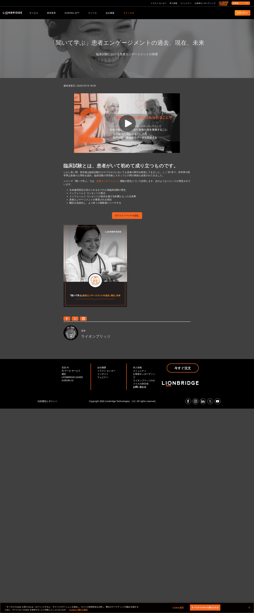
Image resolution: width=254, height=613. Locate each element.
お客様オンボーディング (205, 3)
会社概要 (110, 12)
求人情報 (173, 3)
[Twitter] (210, 401)
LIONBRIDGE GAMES (72, 377)
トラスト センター (159, 3)
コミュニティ (186, 3)
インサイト (102, 373)
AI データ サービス (71, 370)
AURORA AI (67, 380)
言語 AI (65, 367)
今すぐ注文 (128, 12)
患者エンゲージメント (108, 181)
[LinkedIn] (203, 401)
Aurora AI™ (72, 12)
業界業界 (51, 12)
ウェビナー (102, 377)
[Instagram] (195, 401)
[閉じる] (249, 607)
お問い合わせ (242, 12)
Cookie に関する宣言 (78, 610)
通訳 (64, 373)
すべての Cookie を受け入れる (205, 607)
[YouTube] (217, 401)
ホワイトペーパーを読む (127, 216)
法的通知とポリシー (47, 401)
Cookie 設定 (178, 607)
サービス (33, 12)
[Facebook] (188, 401)
